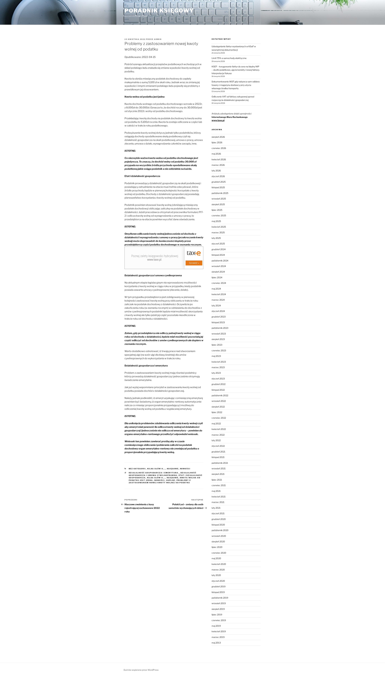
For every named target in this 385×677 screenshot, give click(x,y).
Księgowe (173, 469)
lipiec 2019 (217, 614)
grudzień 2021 (218, 451)
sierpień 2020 (218, 541)
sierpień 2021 (218, 474)
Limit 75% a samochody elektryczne (229, 58)
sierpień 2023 (218, 339)
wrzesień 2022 (219, 401)
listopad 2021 (218, 457)
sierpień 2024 (218, 271)
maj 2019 (216, 626)
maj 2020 (216, 558)
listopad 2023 (218, 322)
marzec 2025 (218, 232)
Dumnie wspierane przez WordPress (141, 670)
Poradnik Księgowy (159, 10)
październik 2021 (220, 463)
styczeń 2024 (218, 311)
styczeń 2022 (218, 446)
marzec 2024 (218, 300)
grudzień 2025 (219, 182)
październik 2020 (220, 530)
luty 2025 (216, 238)
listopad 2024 (218, 255)
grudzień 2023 (219, 316)
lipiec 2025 (217, 210)
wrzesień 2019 (219, 603)
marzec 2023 (218, 367)
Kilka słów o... (156, 469)
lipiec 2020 (217, 547)
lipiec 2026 (217, 142)
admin (158, 39)
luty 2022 (216, 440)
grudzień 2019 (218, 586)
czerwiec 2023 (219, 350)
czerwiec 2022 (219, 418)
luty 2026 (216, 170)
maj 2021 (216, 491)
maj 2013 (216, 642)
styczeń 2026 (218, 176)
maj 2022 (216, 423)
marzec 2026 (218, 165)
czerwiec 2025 (219, 215)
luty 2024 (216, 305)
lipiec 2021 (217, 479)
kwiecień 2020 (219, 564)
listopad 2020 (218, 524)
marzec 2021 (218, 502)
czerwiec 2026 (219, 148)
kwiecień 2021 (219, 496)
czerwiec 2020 (219, 552)
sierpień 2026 (218, 137)
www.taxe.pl (218, 120)
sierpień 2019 (218, 609)
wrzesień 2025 (219, 198)
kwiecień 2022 (219, 429)
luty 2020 (216, 575)
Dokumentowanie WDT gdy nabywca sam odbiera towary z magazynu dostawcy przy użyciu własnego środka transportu (236, 85)
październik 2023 (220, 328)
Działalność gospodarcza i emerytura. (154, 473)
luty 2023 (216, 373)
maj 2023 (216, 356)
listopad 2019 (218, 592)
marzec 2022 (218, 434)
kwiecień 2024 (219, 294)
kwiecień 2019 (219, 631)
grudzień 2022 (218, 384)
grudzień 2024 (219, 249)
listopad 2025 (218, 187)
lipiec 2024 (217, 277)
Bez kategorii (137, 469)
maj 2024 (216, 288)
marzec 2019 (218, 637)
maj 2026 (216, 153)
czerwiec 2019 (219, 620)
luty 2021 (216, 508)
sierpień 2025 (218, 204)
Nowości (185, 469)
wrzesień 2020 (219, 536)
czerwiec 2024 (219, 283)
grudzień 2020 (219, 519)
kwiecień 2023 (219, 361)
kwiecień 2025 (219, 226)
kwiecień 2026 (219, 159)
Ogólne (170, 480)
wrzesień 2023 (219, 333)
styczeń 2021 (218, 513)
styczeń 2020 (218, 581)
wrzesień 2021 (219, 468)
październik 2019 (220, 597)
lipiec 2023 (217, 344)
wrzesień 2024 (219, 266)
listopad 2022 (218, 390)
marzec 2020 (218, 569)
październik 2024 (220, 260)
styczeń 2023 (218, 378)
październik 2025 (220, 193)
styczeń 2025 (218, 243)
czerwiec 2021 (219, 485)
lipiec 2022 (217, 412)
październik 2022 (220, 395)
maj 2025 (216, 221)
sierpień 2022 (218, 406)
